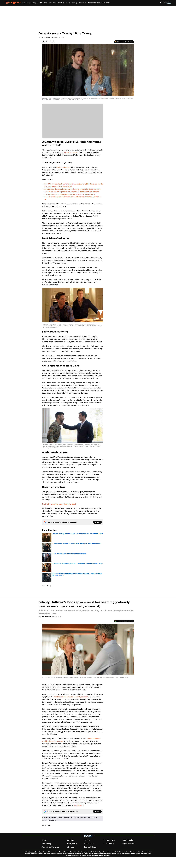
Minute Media (32, 852)
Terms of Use (89, 844)
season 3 (78, 805)
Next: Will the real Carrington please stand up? (59, 504)
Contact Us (82, 3)
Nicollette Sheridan (63, 167)
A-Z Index (70, 847)
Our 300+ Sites (109, 840)
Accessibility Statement (50, 847)
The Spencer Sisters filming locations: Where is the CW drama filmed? (69, 194)
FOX (50, 3)
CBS (45, 3)
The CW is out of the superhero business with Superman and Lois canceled (71, 192)
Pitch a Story (46, 844)
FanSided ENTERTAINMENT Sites (99, 3)
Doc (49, 825)
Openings (70, 840)
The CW (61, 3)
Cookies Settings (90, 847)
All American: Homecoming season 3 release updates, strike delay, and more (72, 189)
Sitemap (74, 3)
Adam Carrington (70, 152)
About (67, 3)
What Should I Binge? (29, 3)
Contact (87, 840)
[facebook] (160, 2)
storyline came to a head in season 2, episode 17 (71, 697)
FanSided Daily (127, 840)
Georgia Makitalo (47, 37)
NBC (54, 3)
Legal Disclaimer (128, 844)
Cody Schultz (46, 617)
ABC (40, 3)
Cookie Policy (109, 844)
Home (44, 586)
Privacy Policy (72, 844)
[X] (164, 2)
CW (49, 586)
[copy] (53, 41)
